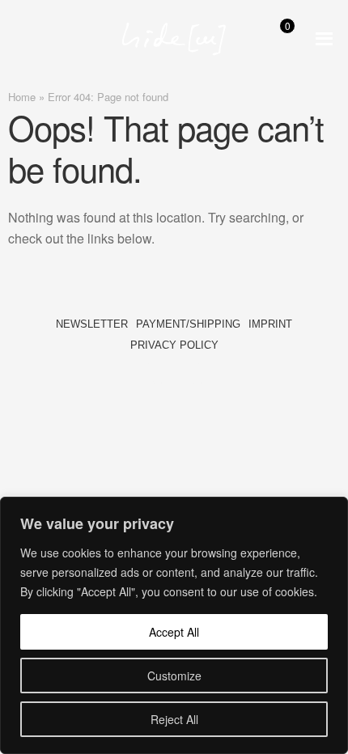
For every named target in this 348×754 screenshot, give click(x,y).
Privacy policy (174, 345)
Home (22, 96)
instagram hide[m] (194, 373)
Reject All (174, 719)
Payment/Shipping (188, 324)
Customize (174, 675)
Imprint (270, 324)
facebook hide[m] (154, 373)
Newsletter (92, 324)
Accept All (174, 632)
